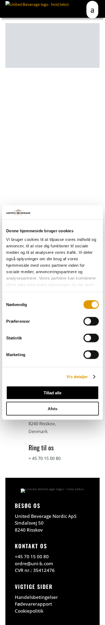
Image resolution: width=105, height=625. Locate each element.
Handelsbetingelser (36, 597)
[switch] (91, 321)
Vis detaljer (77, 376)
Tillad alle (52, 393)
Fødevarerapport (33, 604)
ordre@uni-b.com (34, 563)
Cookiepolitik (29, 611)
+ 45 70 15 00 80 (45, 458)
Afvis (52, 408)
